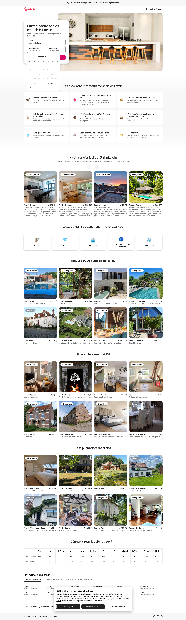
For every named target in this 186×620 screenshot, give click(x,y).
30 (56, 83)
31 (30, 88)
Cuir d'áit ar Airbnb (153, 9)
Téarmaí (54, 616)
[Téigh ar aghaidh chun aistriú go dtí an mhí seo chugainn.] (56, 56)
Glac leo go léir (68, 607)
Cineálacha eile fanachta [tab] (53, 579)
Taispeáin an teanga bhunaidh (108, 3)
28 (48, 83)
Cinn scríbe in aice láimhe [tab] (32, 579)
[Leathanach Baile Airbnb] (29, 9)
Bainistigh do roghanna (118, 607)
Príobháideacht (44, 616)
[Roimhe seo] (89, 167)
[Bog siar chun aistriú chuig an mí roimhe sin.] (31, 56)
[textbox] (37, 50)
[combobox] (46, 43)
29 (52, 83)
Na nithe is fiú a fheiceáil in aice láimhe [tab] (78, 579)
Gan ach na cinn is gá (93, 607)
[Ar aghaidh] (97, 167)
